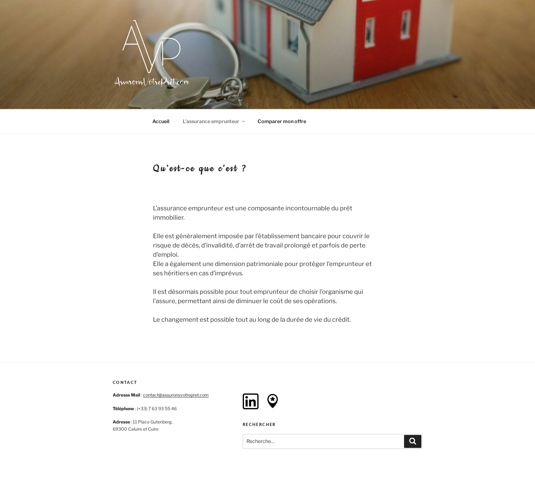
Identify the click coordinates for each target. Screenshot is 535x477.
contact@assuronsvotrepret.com (176, 395)
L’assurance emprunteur (211, 121)
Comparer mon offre (282, 121)
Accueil (160, 121)
